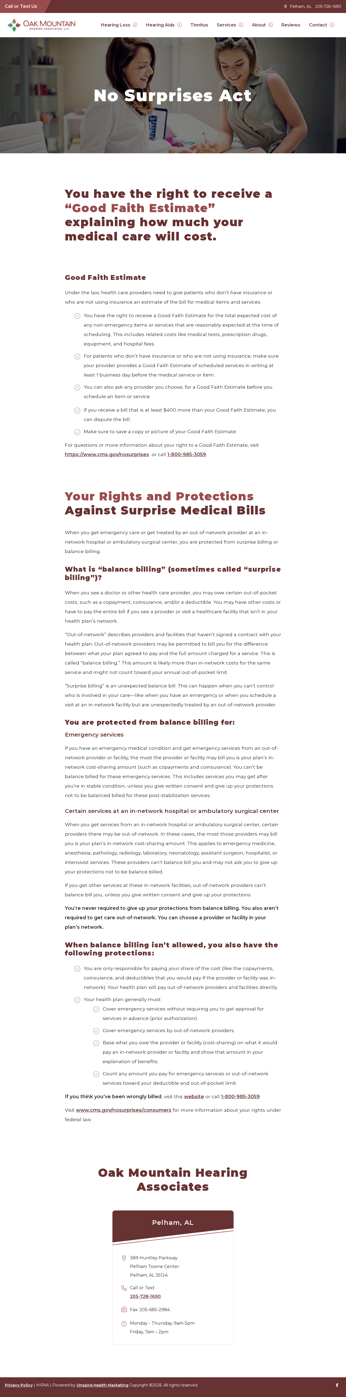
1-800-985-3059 (186, 454)
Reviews (290, 25)
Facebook (337, 1385)
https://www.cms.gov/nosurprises (107, 454)
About (259, 25)
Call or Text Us (21, 6)
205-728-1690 (328, 6)
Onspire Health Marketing (102, 1385)
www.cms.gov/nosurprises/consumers (123, 1110)
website (194, 1096)
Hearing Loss (115, 25)
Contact (318, 25)
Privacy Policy (19, 1385)
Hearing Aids (160, 25)
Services (226, 25)
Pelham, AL (301, 6)
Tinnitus (199, 25)
